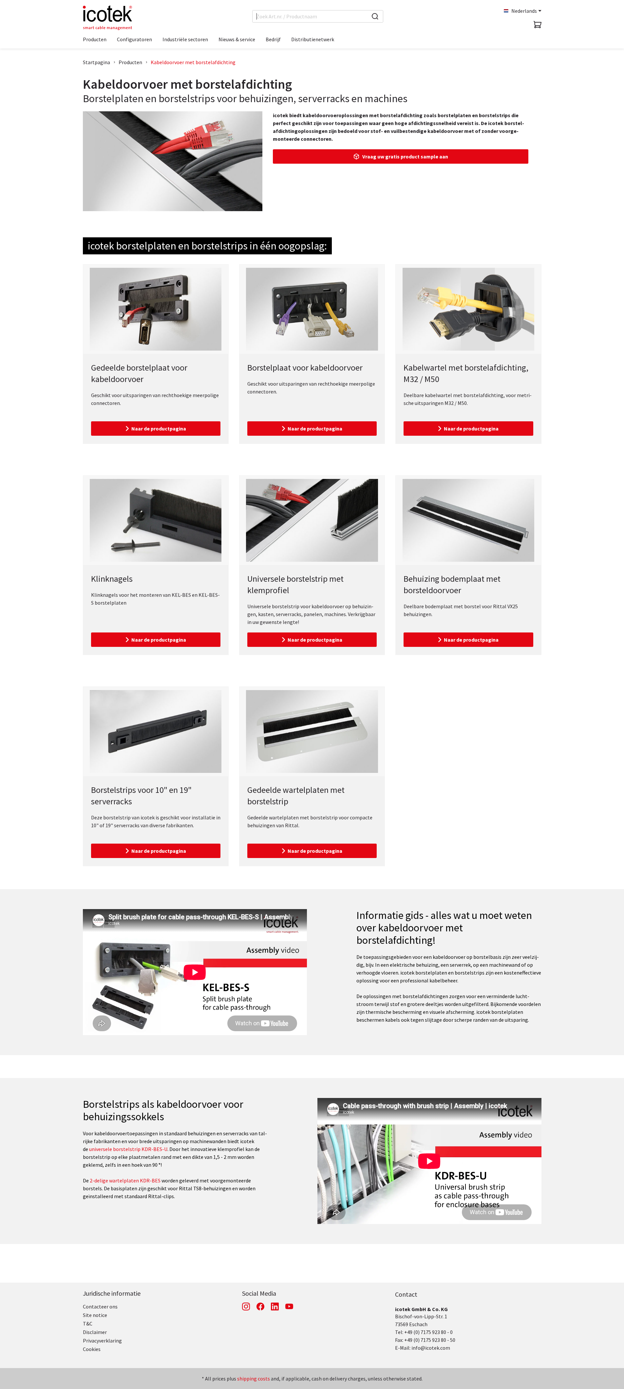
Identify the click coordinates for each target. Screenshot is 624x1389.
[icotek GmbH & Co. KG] (107, 17)
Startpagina (96, 62)
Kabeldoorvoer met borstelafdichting (193, 62)
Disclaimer (95, 1332)
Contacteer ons (100, 1306)
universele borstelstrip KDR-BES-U (128, 1149)
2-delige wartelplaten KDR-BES (125, 1180)
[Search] (375, 16)
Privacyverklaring (102, 1340)
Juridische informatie (112, 1293)
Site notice (95, 1315)
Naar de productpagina (158, 428)
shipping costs (253, 1378)
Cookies (92, 1349)
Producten (130, 62)
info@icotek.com (430, 1347)
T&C (87, 1323)
